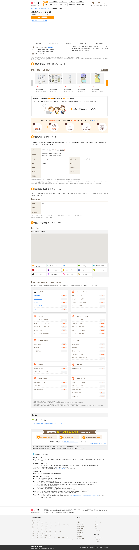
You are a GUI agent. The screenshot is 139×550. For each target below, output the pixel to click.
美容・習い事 (70, 274)
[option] (41, 83)
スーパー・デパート (54, 265)
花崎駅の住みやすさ (48, 423)
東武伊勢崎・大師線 (40, 49)
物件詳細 (68, 43)
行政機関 (85, 270)
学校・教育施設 (54, 270)
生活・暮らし (54, 274)
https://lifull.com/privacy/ (61, 468)
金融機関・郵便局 (100, 265)
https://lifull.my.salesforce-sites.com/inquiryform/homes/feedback (84, 495)
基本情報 (38, 43)
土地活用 (80, 534)
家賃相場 (97, 541)
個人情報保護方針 (84, 547)
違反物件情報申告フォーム (71, 442)
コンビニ (70, 265)
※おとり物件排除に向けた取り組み (98, 443)
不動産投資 (80, 532)
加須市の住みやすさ (38, 423)
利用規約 (97, 524)
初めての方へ (98, 521)
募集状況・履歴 (53, 43)
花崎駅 (47, 49)
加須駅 (47, 51)
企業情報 (106, 547)
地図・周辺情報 (60, 150)
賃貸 (45, 4)
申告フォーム (41, 59)
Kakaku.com (37, 548)
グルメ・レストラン (39, 266)
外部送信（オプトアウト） (96, 547)
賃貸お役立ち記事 (98, 537)
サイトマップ (98, 522)
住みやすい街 (80, 4)
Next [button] (107, 83)
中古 (55, 4)
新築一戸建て (81, 526)
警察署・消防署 (39, 274)
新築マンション (81, 522)
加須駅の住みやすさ (59, 423)
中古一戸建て (81, 528)
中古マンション (81, 524)
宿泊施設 (85, 274)
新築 (51, 4)
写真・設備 (83, 43)
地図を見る (50, 47)
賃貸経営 (80, 536)
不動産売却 (72, 4)
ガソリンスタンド (100, 270)
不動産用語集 (98, 539)
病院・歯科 (39, 270)
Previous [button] (32, 83)
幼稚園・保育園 (69, 270)
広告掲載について (98, 530)
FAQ (96, 526)
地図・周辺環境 (99, 43)
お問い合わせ (98, 528)
